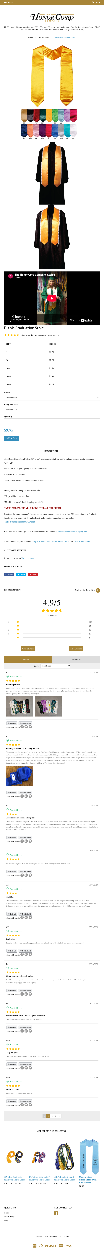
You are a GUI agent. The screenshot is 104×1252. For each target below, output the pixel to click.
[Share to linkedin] (26, 726)
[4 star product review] (11, 814)
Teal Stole (10, 896)
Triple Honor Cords (81, 541)
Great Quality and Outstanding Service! (22, 748)
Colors (7, 392)
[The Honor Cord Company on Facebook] (56, 1213)
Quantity (8, 416)
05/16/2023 (93, 964)
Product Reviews (12, 589)
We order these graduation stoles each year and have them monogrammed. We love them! (38, 863)
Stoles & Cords (12, 1089)
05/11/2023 (93, 1003)
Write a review (53, 335)
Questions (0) (76, 659)
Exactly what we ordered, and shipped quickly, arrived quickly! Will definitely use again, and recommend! (45, 943)
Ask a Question (76, 648)
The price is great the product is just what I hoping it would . (28, 1056)
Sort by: (37, 666)
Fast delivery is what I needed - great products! (25, 1015)
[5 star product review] (13, 681)
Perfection (10, 939)
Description (51, 451)
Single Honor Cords (41, 541)
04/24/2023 (93, 1077)
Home (30, 37)
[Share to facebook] (22, 726)
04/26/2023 (93, 736)
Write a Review (28, 648)
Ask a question (40, 335)
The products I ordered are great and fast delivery (24, 1019)
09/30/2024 (93, 805)
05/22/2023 (93, 927)
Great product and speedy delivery (20, 976)
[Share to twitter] (30, 726)
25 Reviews (25, 335)
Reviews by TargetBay (85, 590)
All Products (44, 37)
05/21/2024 (93, 672)
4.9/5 (52, 602)
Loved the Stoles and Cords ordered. (19, 1093)
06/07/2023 (93, 884)
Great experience (13, 684)
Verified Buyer (16, 676)
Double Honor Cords (60, 541)
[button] (12, 335)
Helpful (13, 723)
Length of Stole (11, 404)
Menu (10, 2)
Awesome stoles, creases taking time (20, 817)
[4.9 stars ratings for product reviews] (52, 611)
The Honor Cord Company (59, 1236)
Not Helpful (26, 723)
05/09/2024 (93, 850)
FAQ (6, 1220)
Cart (98, 2)
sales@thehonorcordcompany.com (20, 521)
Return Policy (9, 1216)
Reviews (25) (28, 659)
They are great (12, 1052)
